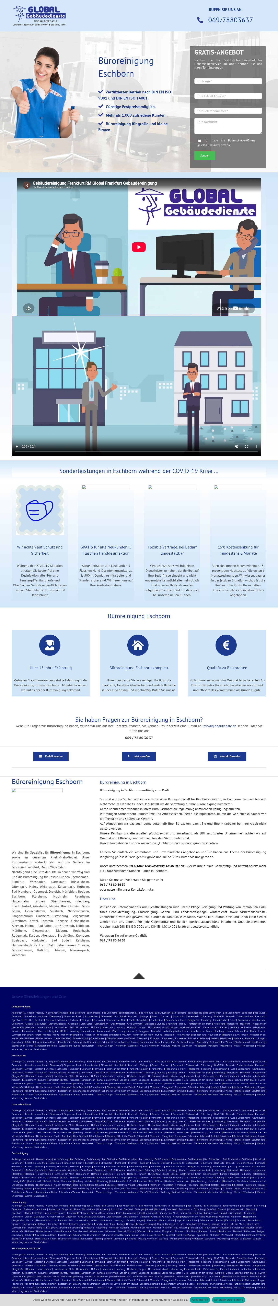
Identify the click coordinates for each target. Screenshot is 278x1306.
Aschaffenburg (61, 1012)
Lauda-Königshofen (172, 1030)
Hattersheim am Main (199, 1023)
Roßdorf (29, 1041)
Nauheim (170, 1034)
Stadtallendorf (242, 1041)
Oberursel (111, 1038)
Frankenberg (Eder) (138, 1019)
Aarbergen (17, 1012)
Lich (186, 1030)
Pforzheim (155, 1038)
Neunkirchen (214, 1034)
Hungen (142, 1027)
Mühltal (159, 1034)
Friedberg (206, 1019)
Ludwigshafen (19, 1034)
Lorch (262, 1030)
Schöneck (107, 1041)
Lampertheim (88, 1030)
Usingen (109, 1045)
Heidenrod (232, 1023)
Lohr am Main (242, 1030)
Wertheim (213, 1045)
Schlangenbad (80, 1041)
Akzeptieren (200, 1299)
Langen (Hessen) (128, 1030)
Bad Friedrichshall (128, 1012)
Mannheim (66, 1034)
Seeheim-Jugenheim (150, 1041)
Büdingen (144, 1016)
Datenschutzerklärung (241, 140)
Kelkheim (246, 1027)
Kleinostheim (29, 1030)
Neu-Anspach (183, 1034)
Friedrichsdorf (220, 1019)
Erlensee (50, 1019)
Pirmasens (180, 1038)
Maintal (47, 1034)
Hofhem (95, 1027)
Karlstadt (234, 1027)
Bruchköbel (120, 1016)
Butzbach (165, 1016)
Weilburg (165, 1045)
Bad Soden (247, 1012)
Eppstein (38, 1019)
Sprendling (202, 1041)
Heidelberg (219, 1023)
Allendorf (29, 1012)
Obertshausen (97, 1038)
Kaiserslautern (210, 1027)
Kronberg (74, 1030)
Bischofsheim (91, 1016)
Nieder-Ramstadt (62, 1038)
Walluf (143, 1045)
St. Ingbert (215, 1041)
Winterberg (17, 1049)
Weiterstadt (200, 1045)
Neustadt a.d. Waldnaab (235, 1034)
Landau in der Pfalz (107, 1030)
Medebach (90, 1034)
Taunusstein (88, 1045)
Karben (224, 1027)
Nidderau (29, 1038)
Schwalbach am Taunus (126, 1041)
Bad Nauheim (179, 1012)
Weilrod (176, 1045)
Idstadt (165, 1027)
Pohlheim (193, 1038)
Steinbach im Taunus (22, 1045)
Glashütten (40, 1023)
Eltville (28, 1019)
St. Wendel (227, 1041)
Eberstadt (260, 1016)
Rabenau (204, 1038)
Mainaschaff (34, 1034)
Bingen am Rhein (73, 1016)
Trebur (99, 1045)
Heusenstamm (44, 1027)
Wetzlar (237, 1045)
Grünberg (149, 1023)
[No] (273, 1300)
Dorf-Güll (219, 1016)
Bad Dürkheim (109, 1012)
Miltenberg (102, 1034)
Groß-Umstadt (118, 1023)
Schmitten (95, 1041)
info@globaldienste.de (219, 726)
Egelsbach (17, 1019)
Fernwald (98, 1019)
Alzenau (40, 1012)
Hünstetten (154, 1027)
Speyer (191, 1041)
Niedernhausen (44, 1038)
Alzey (49, 1012)
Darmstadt (178, 1016)
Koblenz (42, 1030)
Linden (229, 1030)
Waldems (133, 1045)
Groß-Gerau (86, 1023)
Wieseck (261, 1045)
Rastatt (214, 1038)
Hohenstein (108, 1027)
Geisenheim (244, 1019)
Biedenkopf (55, 1016)
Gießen (29, 1023)
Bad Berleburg (77, 1012)
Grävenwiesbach (57, 1023)
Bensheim (17, 1016)
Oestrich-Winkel (126, 1038)
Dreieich (230, 1016)
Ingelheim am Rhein (190, 1027)
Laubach (155, 1030)
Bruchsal (132, 1016)
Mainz (56, 1034)
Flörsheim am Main (116, 1019)
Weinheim (187, 1045)
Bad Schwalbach (212, 1012)
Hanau (182, 1023)
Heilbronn (245, 1023)
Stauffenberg (258, 1041)
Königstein (53, 1030)
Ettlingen (86, 1019)
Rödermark (250, 1038)
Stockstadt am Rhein (46, 1045)
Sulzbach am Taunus (69, 1045)
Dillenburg (206, 1016)
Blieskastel (106, 1016)
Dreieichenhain (245, 1016)
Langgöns (144, 1030)
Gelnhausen (258, 1019)
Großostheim (101, 1023)
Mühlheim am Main (143, 1034)
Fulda (232, 1019)
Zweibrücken (40, 1049)
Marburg (78, 1034)
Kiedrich (16, 1030)
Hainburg (172, 1023)
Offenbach (142, 1038)
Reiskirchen (226, 1038)
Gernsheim (17, 1023)
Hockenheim (82, 1027)
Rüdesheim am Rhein (45, 1041)
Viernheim (120, 1045)
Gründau (161, 1023)
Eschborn (74, 1019)
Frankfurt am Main (176, 1019)
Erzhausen (62, 1019)
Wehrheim (154, 1045)
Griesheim (73, 1023)
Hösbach (131, 1027)
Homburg (120, 1027)
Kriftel (64, 1030)
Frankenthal (157, 1019)
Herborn (30, 1027)
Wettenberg (226, 1045)
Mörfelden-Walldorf (120, 1034)
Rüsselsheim (64, 1041)
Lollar (254, 1030)
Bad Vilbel (259, 1012)
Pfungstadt (167, 1038)
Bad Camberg (93, 1012)
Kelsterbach (259, 1027)
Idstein (174, 1027)
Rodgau (261, 1038)
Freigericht (193, 1019)
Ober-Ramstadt (81, 1038)
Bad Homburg (146, 1012)
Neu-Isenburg (199, 1034)
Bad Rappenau (195, 1012)
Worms (28, 1049)
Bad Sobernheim (231, 1012)
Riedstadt (238, 1038)
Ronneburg (17, 1041)
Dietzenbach (192, 1016)
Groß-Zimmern (134, 1023)
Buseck (155, 1016)
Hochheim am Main (64, 1027)
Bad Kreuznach (162, 1012)
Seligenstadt (168, 1041)
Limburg (219, 1030)
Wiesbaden (249, 1045)
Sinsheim (182, 1041)
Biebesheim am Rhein (35, 1016)
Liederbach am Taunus (201, 1030)
